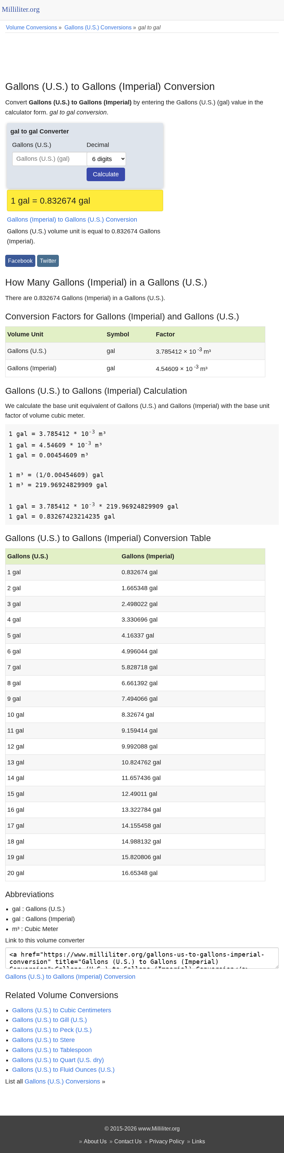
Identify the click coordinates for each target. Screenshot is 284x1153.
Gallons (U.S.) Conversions (62, 1081)
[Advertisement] (142, 52)
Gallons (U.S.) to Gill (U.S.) (49, 1019)
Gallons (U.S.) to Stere (43, 1039)
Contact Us (128, 1141)
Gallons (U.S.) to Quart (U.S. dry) (58, 1060)
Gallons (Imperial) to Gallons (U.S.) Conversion (72, 219)
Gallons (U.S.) (31, 144)
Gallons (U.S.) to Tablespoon (52, 1050)
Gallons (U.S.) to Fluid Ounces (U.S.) (63, 1069)
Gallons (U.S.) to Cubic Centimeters (61, 1010)
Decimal (98, 144)
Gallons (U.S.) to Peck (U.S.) (52, 1029)
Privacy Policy (166, 1141)
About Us (95, 1141)
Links (198, 1141)
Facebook (20, 261)
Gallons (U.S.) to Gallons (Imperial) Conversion (70, 976)
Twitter (48, 261)
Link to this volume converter (45, 940)
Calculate (106, 174)
